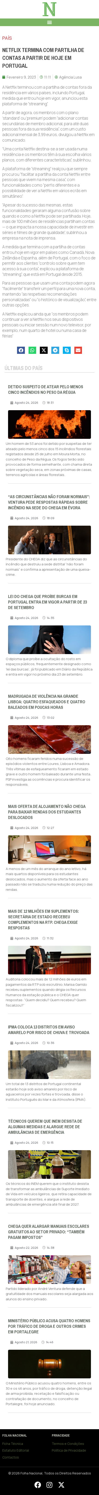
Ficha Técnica (12, 1443)
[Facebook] (37, 1485)
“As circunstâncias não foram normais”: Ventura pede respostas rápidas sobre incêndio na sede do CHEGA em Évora (49, 502)
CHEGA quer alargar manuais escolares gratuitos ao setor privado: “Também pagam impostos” (48, 1231)
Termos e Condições (68, 1443)
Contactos (10, 1457)
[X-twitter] (61, 1485)
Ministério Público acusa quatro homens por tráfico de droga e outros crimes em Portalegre (49, 1326)
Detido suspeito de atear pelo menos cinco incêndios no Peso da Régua (45, 389)
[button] (49, 22)
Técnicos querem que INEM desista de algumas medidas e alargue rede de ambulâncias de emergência (45, 1126)
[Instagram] (49, 1485)
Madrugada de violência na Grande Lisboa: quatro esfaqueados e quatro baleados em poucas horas (46, 701)
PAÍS (7, 38)
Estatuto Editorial (15, 1450)
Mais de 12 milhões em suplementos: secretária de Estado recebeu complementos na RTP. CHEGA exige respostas (43, 919)
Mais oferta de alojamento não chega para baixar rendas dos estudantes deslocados (46, 812)
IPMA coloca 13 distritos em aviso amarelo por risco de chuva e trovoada (48, 1030)
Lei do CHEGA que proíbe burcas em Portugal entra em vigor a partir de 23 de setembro (47, 602)
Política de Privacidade (69, 1450)
